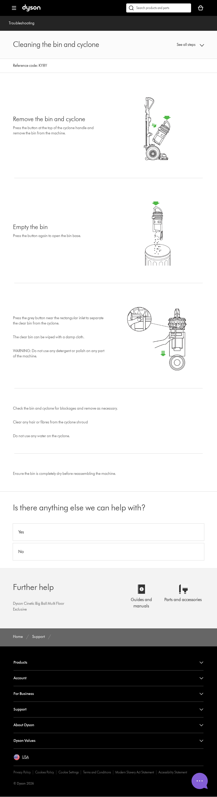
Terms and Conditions (97, 772)
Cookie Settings (68, 772)
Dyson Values (24, 740)
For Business (23, 693)
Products (20, 662)
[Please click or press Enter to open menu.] (14, 8)
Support (19, 709)
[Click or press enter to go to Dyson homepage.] (31, 10)
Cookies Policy (44, 772)
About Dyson (23, 725)
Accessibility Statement (173, 772)
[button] (187, 45)
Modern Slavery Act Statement (134, 772)
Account (19, 678)
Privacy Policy (22, 772)
